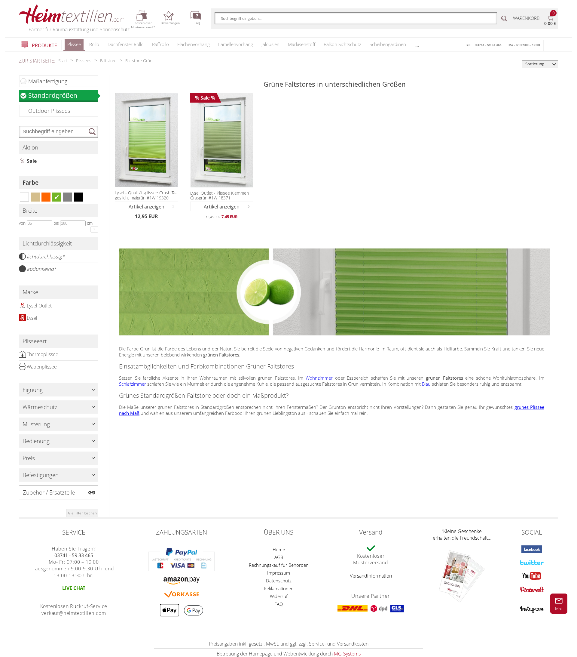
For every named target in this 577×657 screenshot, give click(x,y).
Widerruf (279, 596)
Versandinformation (371, 575)
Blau (426, 384)
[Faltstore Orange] (45, 197)
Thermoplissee (42, 354)
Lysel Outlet (39, 305)
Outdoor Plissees (49, 110)
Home (279, 549)
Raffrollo (160, 44)
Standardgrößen (52, 95)
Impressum (278, 573)
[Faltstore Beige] (35, 197)
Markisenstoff (301, 44)
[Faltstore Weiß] (24, 197)
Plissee (74, 44)
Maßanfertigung (47, 81)
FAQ (278, 604)
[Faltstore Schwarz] (78, 197)
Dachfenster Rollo (126, 44)
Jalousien (270, 44)
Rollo (94, 44)
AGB (278, 557)
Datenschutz (279, 581)
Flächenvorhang (193, 44)
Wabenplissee (42, 366)
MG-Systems (347, 653)
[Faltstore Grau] (67, 197)
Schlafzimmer (132, 384)
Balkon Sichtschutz (342, 44)
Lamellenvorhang (235, 44)
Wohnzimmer (319, 378)
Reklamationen (279, 588)
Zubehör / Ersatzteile (49, 492)
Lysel (32, 318)
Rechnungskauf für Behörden (279, 565)
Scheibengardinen (388, 44)
